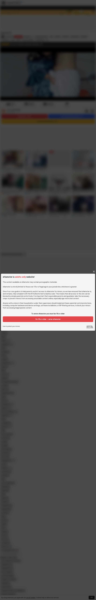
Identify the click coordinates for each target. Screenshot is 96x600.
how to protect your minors (11, 326)
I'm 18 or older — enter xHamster (48, 319)
